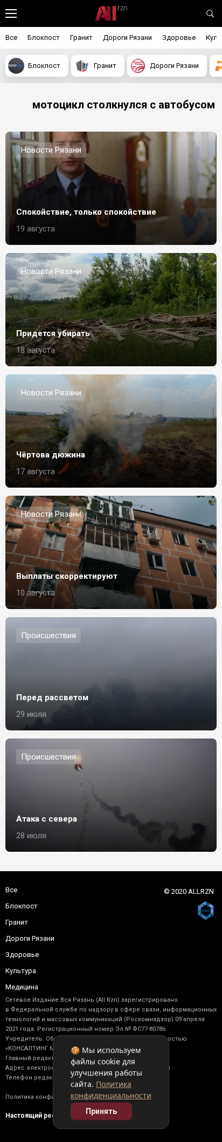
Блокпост (43, 37)
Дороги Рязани (127, 37)
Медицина (21, 987)
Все (11, 37)
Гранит (81, 37)
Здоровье (179, 37)
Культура (20, 971)
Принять (101, 1111)
